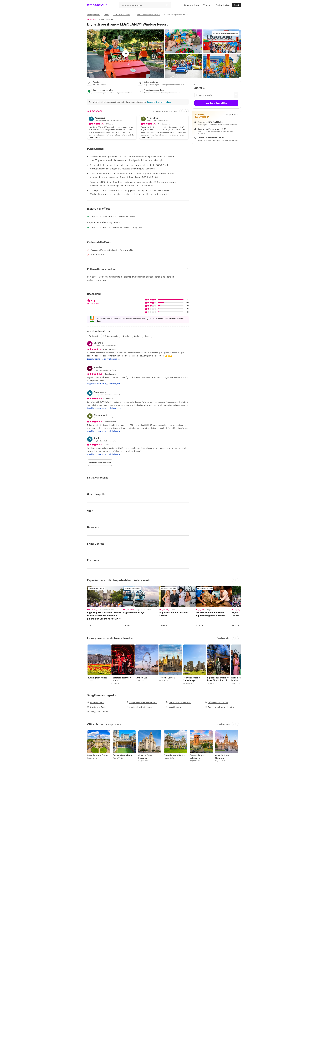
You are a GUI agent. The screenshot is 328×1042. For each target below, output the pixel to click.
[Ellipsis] (134, 15)
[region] (105, 596)
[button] (183, 41)
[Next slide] (186, 111)
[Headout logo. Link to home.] (97, 5)
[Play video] (125, 53)
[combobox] (145, 5)
